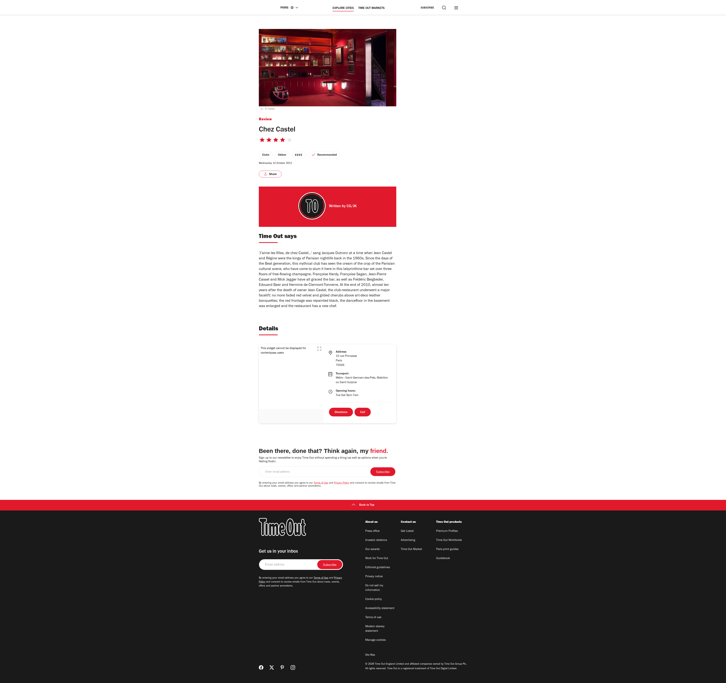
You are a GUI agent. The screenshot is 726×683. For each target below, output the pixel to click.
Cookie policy (373, 599)
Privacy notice (374, 576)
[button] (319, 349)
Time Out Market (411, 549)
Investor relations (376, 540)
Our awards (372, 549)
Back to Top (366, 505)
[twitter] (271, 667)
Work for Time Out (376, 558)
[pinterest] (282, 667)
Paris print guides (447, 549)
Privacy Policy (341, 483)
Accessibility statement (379, 608)
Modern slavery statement (375, 629)
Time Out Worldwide (449, 540)
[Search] (444, 7)
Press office (372, 531)
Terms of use (373, 617)
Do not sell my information (374, 588)
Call (362, 412)
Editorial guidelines (377, 567)
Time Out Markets (371, 8)
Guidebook (443, 558)
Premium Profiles (447, 531)
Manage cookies (375, 640)
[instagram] (293, 667)
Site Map (370, 655)
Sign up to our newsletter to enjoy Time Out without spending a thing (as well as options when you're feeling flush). (323, 460)
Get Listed (407, 531)
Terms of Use (321, 483)
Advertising (408, 540)
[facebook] (261, 667)
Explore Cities (343, 8)
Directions (341, 412)
